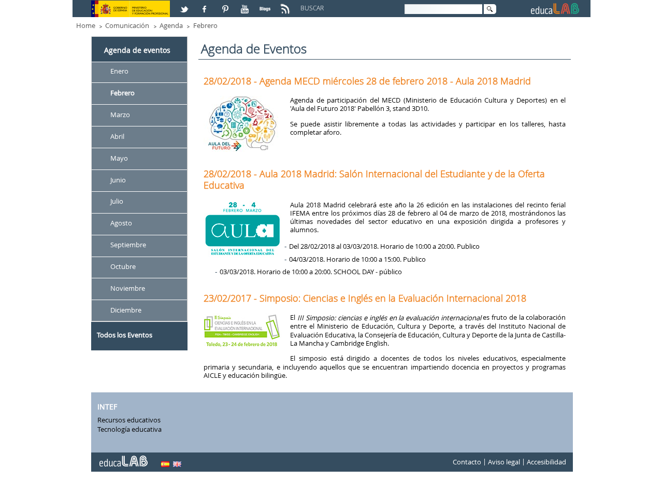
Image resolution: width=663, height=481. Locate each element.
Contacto (467, 462)
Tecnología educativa (129, 429)
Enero (119, 71)
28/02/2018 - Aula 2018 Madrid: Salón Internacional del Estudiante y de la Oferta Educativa (374, 179)
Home (85, 25)
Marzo (120, 114)
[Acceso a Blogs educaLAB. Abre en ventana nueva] (266, 4)
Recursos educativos (129, 420)
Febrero (205, 25)
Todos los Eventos (124, 334)
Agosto (121, 223)
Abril (117, 136)
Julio (116, 201)
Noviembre (127, 288)
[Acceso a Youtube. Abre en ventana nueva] (246, 4)
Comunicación (127, 25)
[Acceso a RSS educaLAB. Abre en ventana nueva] (286, 4)
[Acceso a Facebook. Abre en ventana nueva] (205, 4)
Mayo (119, 158)
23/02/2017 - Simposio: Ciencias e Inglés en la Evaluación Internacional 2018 (365, 298)
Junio (118, 180)
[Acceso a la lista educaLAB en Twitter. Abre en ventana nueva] (185, 4)
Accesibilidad (546, 462)
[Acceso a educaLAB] (122, 457)
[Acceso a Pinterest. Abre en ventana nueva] (226, 4)
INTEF (107, 407)
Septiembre (128, 245)
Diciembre (125, 310)
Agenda (171, 25)
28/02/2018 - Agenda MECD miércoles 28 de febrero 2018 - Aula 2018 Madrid (367, 81)
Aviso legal (504, 462)
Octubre (123, 266)
